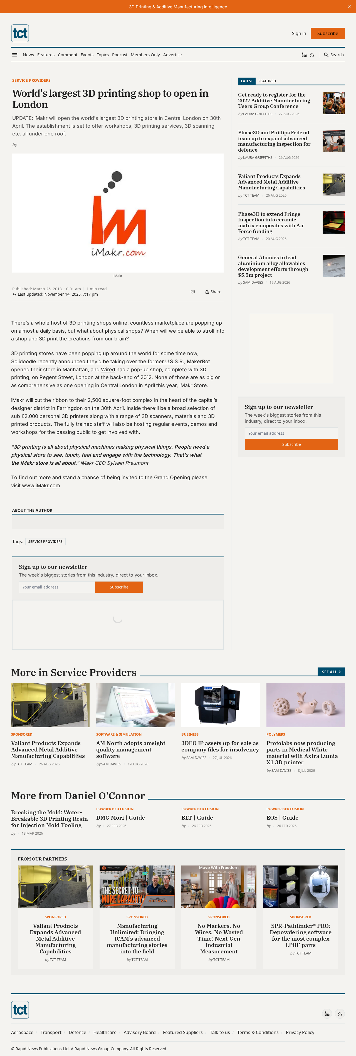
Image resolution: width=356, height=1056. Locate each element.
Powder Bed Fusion (115, 808)
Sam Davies (253, 282)
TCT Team (251, 195)
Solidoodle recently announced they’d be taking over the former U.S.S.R (97, 361)
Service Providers (31, 80)
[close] (349, 6)
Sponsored (21, 734)
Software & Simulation (119, 734)
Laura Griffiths (257, 113)
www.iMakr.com (41, 485)
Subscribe (119, 587)
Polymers (275, 734)
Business (190, 734)
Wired (108, 369)
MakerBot (198, 361)
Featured (267, 80)
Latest (247, 80)
